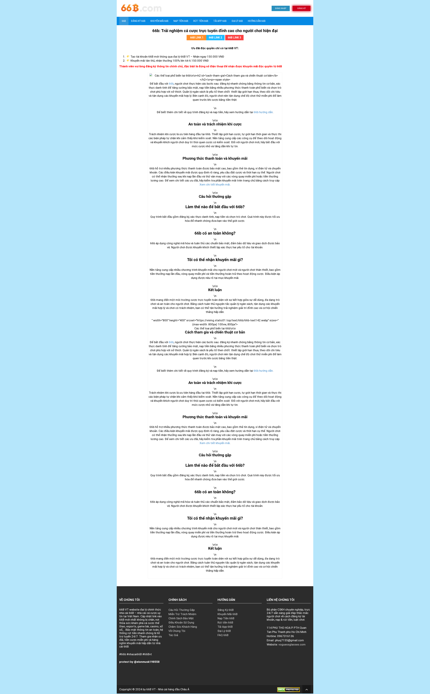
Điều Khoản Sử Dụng (181, 622)
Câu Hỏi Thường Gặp (181, 610)
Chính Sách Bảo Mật (181, 618)
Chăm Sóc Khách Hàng (182, 626)
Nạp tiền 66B (181, 21)
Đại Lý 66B (237, 21)
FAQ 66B (223, 635)
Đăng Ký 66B (138, 21)
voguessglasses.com (292, 644)
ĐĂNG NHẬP (280, 8)
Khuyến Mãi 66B (159, 21)
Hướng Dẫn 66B (257, 21)
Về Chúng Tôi (176, 631)
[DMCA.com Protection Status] (288, 689)
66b (171, 83)
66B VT (151, 689)
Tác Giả (173, 635)
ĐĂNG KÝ (301, 8)
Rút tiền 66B (200, 21)
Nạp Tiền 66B (226, 618)
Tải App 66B (220, 21)
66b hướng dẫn (263, 112)
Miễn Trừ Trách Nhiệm (182, 614)
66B (124, 21)
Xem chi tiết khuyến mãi (215, 184)
